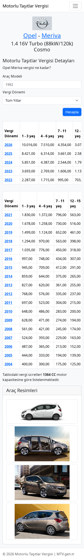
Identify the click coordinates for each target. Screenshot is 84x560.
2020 (8, 223)
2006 (8, 346)
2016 (8, 258)
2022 (8, 180)
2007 (8, 337)
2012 (8, 293)
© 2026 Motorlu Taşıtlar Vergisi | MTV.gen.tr (39, 554)
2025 (8, 153)
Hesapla (72, 112)
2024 (8, 162)
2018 (8, 241)
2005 (8, 355)
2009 (8, 320)
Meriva (51, 35)
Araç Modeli (12, 76)
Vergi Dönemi (14, 92)
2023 (8, 171)
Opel (30, 35)
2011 (8, 302)
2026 (8, 144)
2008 (8, 329)
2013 (8, 285)
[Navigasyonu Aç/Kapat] (75, 6)
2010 (8, 311)
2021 (8, 214)
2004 (8, 364)
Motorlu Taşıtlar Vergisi (25, 6)
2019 (8, 232)
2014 (8, 276)
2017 (8, 250)
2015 (8, 267)
